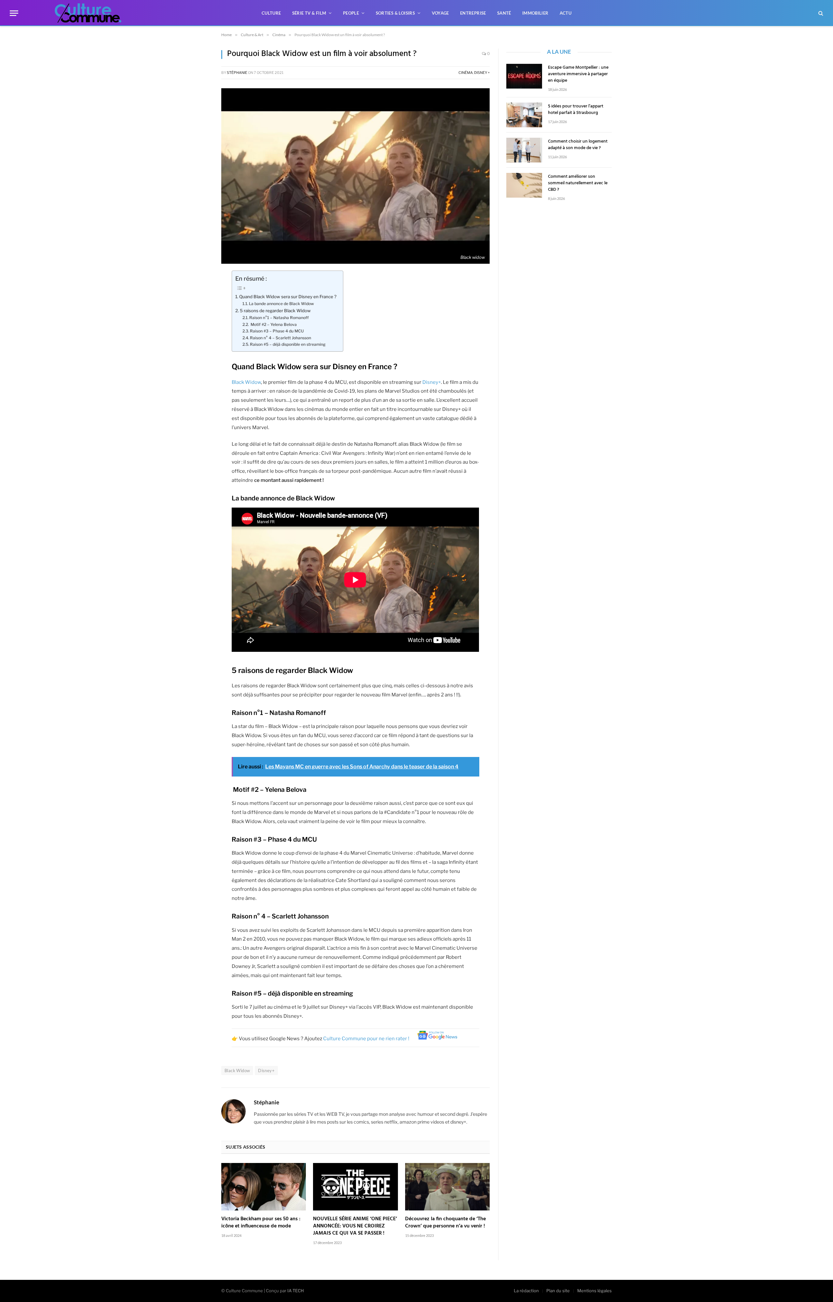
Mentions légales (594, 1290)
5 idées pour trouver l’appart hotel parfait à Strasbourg (575, 109)
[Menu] (14, 13)
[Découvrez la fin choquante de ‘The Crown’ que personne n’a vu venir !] (447, 1187)
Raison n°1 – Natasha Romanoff (279, 317)
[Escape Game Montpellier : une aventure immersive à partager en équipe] (524, 76)
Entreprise (473, 13)
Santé (504, 13)
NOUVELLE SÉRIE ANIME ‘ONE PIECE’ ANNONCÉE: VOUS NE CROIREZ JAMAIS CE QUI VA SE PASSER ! (355, 1226)
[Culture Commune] (88, 13)
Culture (271, 13)
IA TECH (295, 1290)
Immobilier (535, 13)
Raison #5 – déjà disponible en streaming (287, 344)
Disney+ (431, 382)
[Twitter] (198, 295)
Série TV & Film (309, 13)
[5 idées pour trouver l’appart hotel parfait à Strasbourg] (524, 115)
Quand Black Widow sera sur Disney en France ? (287, 296)
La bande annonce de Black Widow (281, 303)
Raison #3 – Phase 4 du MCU (277, 331)
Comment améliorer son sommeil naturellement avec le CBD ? (578, 183)
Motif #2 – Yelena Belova (273, 324)
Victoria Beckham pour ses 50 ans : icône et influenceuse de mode (260, 1223)
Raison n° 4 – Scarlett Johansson (280, 337)
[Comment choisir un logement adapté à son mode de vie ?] (524, 150)
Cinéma (465, 72)
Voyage (440, 13)
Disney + (482, 72)
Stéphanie (237, 72)
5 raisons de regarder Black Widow (275, 310)
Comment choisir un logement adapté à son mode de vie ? (578, 144)
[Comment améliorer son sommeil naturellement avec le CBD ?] (524, 185)
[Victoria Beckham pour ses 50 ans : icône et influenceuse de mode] (263, 1187)
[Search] (820, 13)
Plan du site (558, 1290)
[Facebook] (198, 278)
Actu (566, 13)
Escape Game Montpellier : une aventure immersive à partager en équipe (578, 74)
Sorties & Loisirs (395, 13)
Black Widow (246, 382)
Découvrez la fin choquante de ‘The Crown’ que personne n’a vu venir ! (445, 1223)
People (351, 13)
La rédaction (526, 1290)
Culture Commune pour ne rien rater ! (366, 1039)
